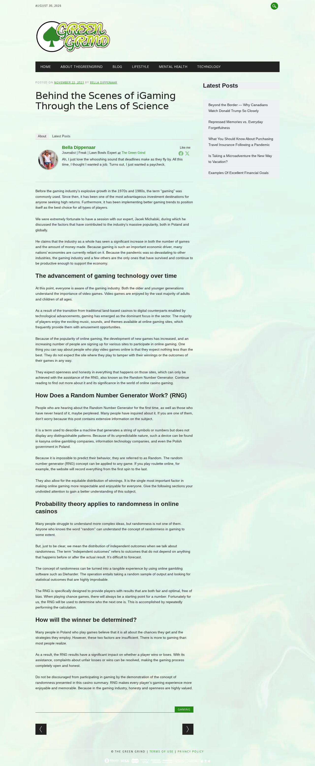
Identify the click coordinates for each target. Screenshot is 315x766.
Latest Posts (61, 136)
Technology (208, 66)
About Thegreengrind (82, 66)
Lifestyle (140, 66)
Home (45, 66)
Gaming (184, 709)
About (42, 136)
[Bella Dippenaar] (48, 174)
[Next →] (187, 729)
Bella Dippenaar (103, 82)
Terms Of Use (161, 751)
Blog (117, 66)
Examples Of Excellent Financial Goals (238, 173)
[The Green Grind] (72, 51)
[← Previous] (41, 729)
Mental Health (173, 66)
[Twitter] (187, 153)
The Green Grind (133, 153)
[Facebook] (181, 153)
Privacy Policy (191, 751)
